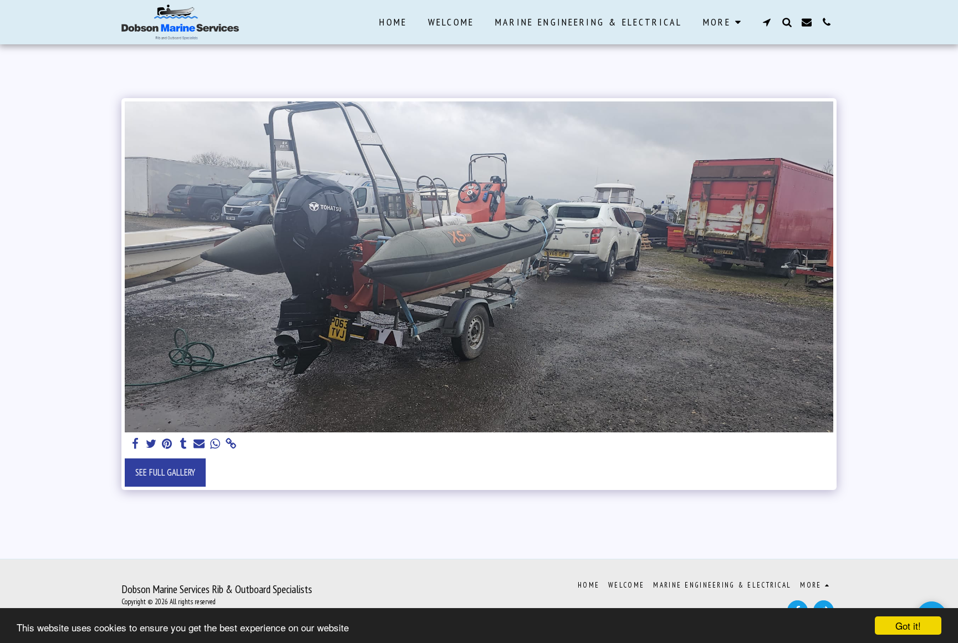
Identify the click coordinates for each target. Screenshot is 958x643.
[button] (766, 22)
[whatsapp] (215, 444)
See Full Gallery (165, 472)
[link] (231, 444)
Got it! (908, 625)
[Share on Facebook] (135, 444)
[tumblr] (183, 444)
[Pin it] (167, 444)
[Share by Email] (199, 444)
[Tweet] (151, 444)
